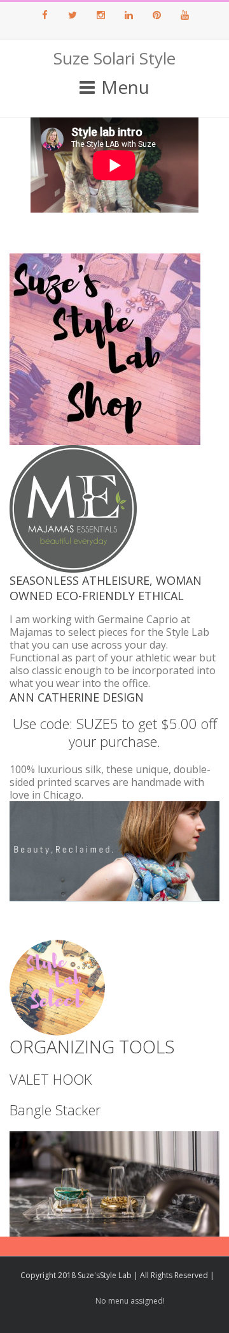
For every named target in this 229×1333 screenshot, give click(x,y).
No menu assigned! (130, 1300)
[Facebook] (44, 14)
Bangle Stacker (55, 1109)
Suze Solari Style (114, 58)
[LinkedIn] (128, 14)
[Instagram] (100, 14)
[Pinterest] (156, 14)
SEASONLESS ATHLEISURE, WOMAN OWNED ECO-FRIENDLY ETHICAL (106, 588)
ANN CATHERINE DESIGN (77, 697)
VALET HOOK (51, 1078)
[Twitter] (72, 14)
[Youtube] (184, 14)
